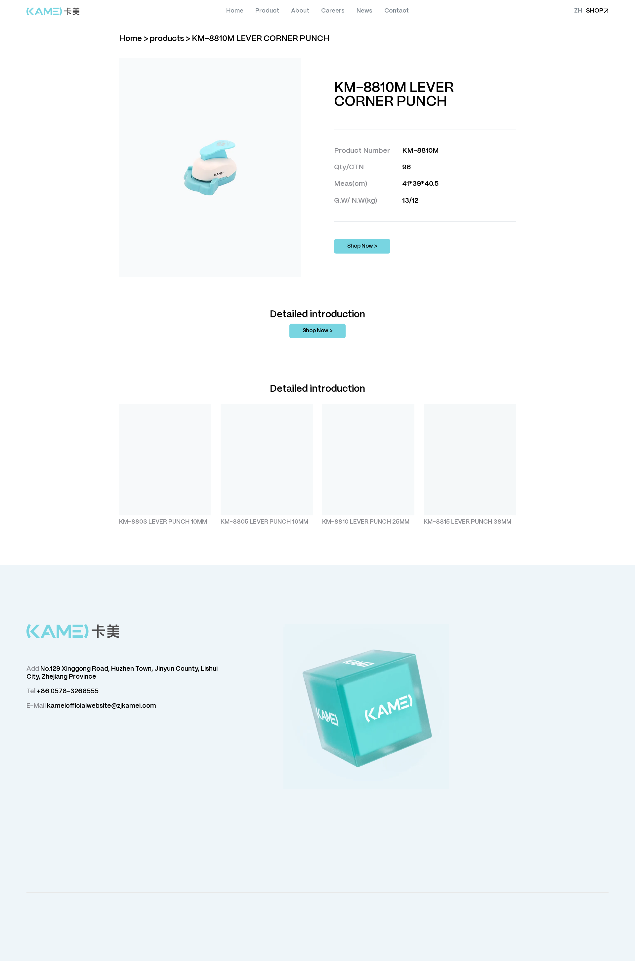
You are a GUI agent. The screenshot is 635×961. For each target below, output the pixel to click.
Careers (333, 11)
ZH (578, 11)
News (364, 11)
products (167, 39)
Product (267, 11)
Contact (396, 11)
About (300, 11)
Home (234, 11)
